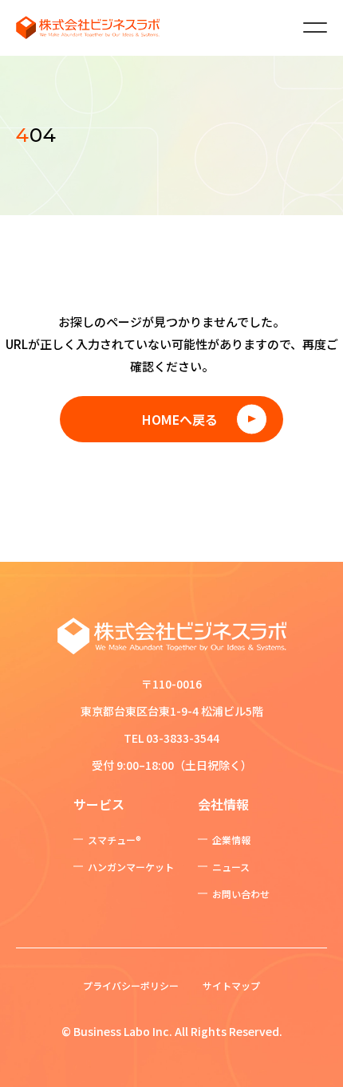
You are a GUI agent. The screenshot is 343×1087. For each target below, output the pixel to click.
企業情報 (231, 839)
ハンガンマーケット (131, 866)
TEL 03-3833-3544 (171, 738)
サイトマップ (231, 985)
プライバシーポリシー (131, 985)
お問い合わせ (241, 894)
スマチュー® (114, 839)
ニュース (231, 866)
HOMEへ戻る (180, 419)
